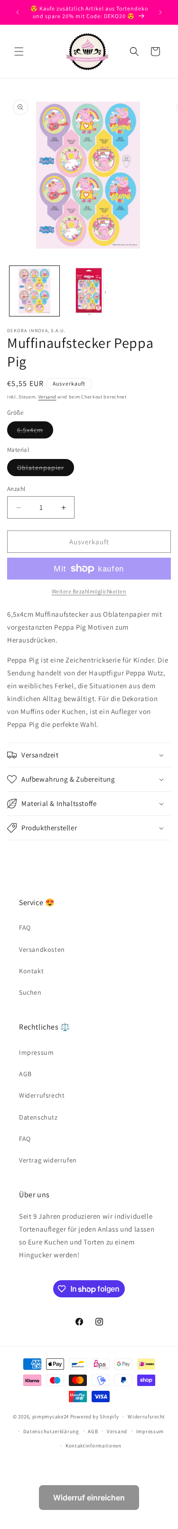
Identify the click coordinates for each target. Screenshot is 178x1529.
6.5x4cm (35, 431)
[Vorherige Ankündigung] (17, 12)
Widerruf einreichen (89, 1497)
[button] (19, 51)
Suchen (30, 992)
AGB (25, 1074)
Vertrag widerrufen (48, 1160)
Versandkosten (42, 949)
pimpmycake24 (50, 1416)
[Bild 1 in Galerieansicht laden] (34, 291)
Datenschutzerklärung (51, 1431)
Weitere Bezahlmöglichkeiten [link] (89, 591)
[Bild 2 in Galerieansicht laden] (89, 291)
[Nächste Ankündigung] (160, 12)
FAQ (25, 927)
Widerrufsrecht (42, 1095)
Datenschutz (38, 1117)
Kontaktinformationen (94, 1445)
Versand (47, 397)
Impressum (36, 1052)
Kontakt (31, 971)
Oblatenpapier (45, 469)
